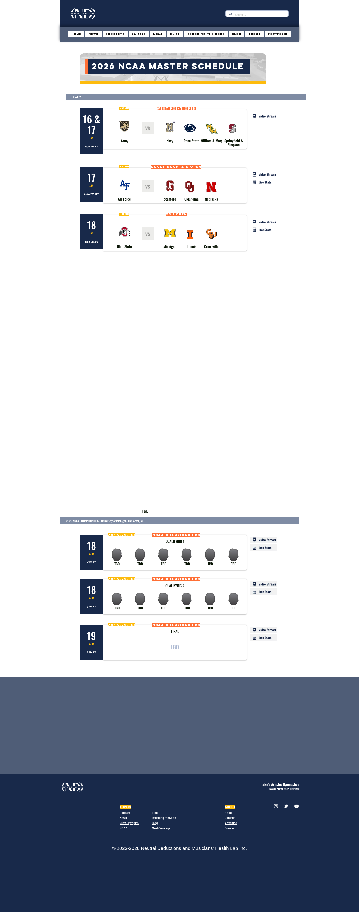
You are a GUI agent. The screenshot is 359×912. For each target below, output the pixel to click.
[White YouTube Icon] (296, 806)
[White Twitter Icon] (286, 806)
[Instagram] (276, 806)
